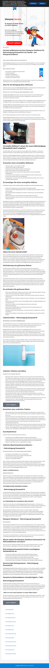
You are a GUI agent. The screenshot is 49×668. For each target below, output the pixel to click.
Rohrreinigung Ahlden (9, 637)
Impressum (25, 665)
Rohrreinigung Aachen (9, 613)
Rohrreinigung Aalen (9, 609)
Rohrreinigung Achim (9, 629)
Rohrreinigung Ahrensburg (10, 641)
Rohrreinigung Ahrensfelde (10, 645)
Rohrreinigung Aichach (9, 649)
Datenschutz (31, 665)
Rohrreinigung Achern (9, 625)
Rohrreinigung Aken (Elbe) (10, 653)
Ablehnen (42, 3)
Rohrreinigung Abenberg (10, 617)
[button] (11, 405)
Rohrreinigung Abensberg (10, 621)
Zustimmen (33, 3)
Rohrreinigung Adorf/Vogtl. (10, 633)
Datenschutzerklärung (22, 5)
